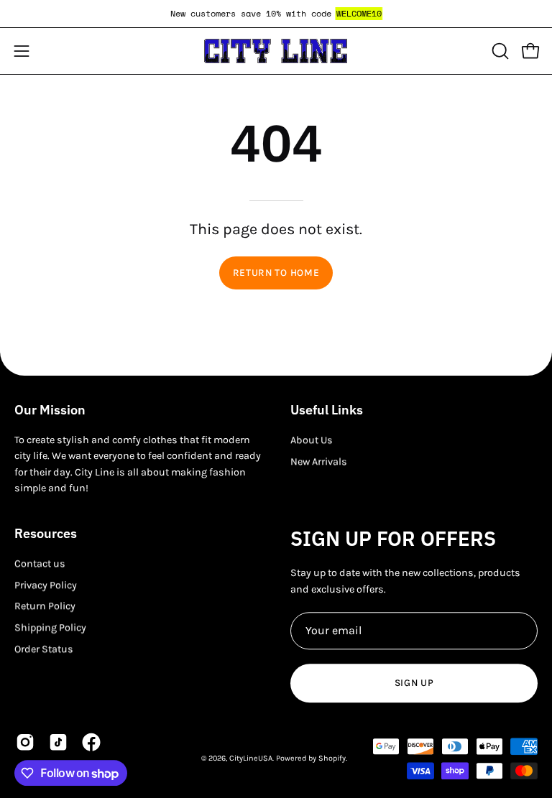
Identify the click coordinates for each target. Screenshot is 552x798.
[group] (276, 13)
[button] (499, 51)
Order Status (43, 649)
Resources (45, 534)
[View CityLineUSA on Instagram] (25, 742)
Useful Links (326, 410)
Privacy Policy (45, 585)
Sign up (414, 682)
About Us (311, 440)
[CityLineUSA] (276, 51)
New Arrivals (318, 461)
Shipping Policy (50, 627)
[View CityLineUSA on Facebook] (91, 742)
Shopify (332, 758)
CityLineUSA (250, 758)
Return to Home (276, 272)
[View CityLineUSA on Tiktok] (58, 742)
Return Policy (44, 606)
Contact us (39, 563)
